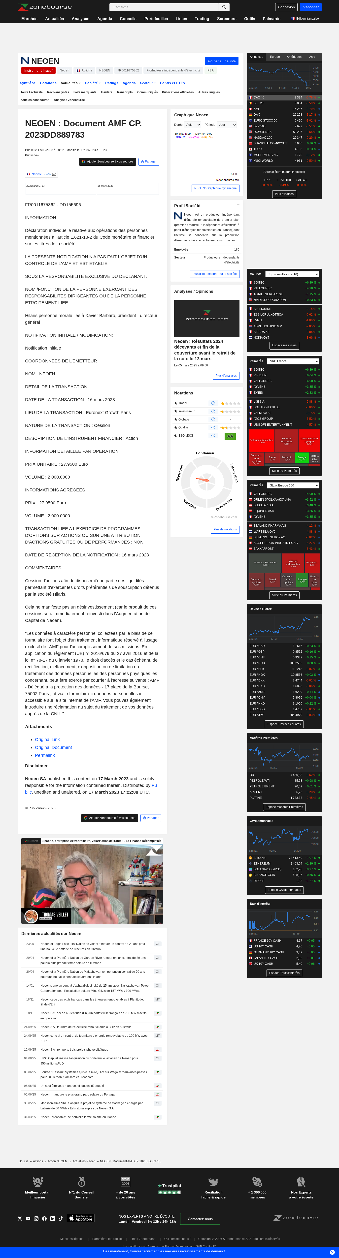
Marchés (29, 19)
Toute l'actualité (32, 92)
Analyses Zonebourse (69, 100)
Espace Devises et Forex (284, 724)
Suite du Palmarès (284, 471)
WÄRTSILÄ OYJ (264, 531)
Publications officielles (178, 92)
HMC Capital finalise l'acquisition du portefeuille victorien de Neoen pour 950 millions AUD (89, 1061)
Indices (258, 57)
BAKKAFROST (263, 548)
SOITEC (259, 282)
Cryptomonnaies (261, 821)
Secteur (147, 83)
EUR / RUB (257, 663)
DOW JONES (262, 132)
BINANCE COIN (264, 875)
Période (210, 125)
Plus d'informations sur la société (215, 274)
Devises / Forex (261, 609)
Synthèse (28, 83)
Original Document (53, 747)
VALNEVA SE (262, 413)
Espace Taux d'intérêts (284, 973)
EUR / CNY (257, 697)
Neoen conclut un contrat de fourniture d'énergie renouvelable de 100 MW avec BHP (93, 1038)
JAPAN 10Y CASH (266, 958)
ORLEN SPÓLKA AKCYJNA (272, 499)
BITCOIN (260, 858)
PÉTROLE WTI (260, 780)
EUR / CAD (257, 686)
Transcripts (125, 92)
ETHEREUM (262, 863)
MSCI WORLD (263, 160)
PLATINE (256, 798)
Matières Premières (264, 738)
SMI (256, 109)
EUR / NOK (257, 675)
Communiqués (147, 92)
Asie (312, 57)
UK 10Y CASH (263, 964)
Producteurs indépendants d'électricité (221, 260)
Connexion (286, 7)
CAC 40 (259, 97)
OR (252, 775)
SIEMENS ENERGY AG (269, 537)
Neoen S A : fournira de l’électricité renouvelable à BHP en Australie (86, 1027)
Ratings (111, 83)
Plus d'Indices (284, 194)
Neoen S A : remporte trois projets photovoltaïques (74, 1049)
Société (92, 83)
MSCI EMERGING (266, 155)
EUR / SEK (257, 669)
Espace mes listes (284, 345)
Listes (181, 19)
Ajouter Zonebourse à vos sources (110, 161)
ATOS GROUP (263, 418)
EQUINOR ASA (264, 511)
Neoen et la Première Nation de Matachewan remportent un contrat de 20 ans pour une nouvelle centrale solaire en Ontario (92, 974)
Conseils (128, 19)
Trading (202, 19)
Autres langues (209, 92)
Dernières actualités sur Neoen (51, 934)
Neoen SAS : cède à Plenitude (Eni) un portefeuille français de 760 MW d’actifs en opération (93, 1015)
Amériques (294, 57)
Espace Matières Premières (284, 807)
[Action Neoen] (53, 174)
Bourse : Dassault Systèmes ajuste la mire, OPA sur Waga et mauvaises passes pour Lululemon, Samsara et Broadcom (93, 1074)
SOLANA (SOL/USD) (267, 869)
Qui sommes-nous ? (177, 1239)
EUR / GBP (257, 651)
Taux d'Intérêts (260, 903)
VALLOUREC (263, 288)
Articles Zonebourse (35, 100)
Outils (249, 19)
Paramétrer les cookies (107, 1239)
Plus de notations (225, 529)
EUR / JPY (257, 715)
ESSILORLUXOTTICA (268, 314)
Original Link (47, 739)
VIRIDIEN (260, 375)
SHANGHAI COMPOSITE (271, 143)
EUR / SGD (257, 709)
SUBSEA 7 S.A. (264, 505)
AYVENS (260, 386)
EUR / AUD (257, 692)
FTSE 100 (284, 180)
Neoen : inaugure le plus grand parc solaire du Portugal (77, 1094)
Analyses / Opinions (193, 291)
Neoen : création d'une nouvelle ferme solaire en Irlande (78, 1117)
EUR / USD (257, 646)
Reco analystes (58, 92)
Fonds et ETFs (172, 83)
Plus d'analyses (226, 375)
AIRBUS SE (262, 332)
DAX (257, 114)
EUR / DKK (257, 680)
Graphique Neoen (191, 115)
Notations (183, 393)
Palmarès (271, 19)
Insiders (106, 92)
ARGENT (256, 792)
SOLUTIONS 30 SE (267, 407)
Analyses (80, 19)
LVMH (258, 320)
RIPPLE (259, 881)
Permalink (45, 755)
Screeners (227, 19)
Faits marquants (85, 92)
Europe (275, 57)
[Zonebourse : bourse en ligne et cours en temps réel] (45, 7)
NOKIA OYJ (261, 337)
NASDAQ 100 (263, 137)
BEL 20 (259, 103)
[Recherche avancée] (224, 7)
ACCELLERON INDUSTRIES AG (276, 543)
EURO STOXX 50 (265, 120)
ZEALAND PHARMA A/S (270, 525)
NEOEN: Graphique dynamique (215, 188)
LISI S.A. (259, 401)
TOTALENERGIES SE (268, 294)
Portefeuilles (156, 19)
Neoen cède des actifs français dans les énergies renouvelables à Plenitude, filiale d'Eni (92, 1002)
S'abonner (311, 7)
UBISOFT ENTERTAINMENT (273, 424)
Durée (178, 125)
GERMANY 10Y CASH (269, 952)
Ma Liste (256, 274)
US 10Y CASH (263, 946)
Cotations (48, 83)
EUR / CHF (257, 657)
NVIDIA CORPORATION (270, 300)
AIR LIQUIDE (262, 309)
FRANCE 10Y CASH (267, 940)
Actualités (54, 19)
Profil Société (187, 206)
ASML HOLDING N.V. (268, 326)
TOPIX (258, 149)
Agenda (104, 19)
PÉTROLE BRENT (262, 786)
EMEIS (258, 392)
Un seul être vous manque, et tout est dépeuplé (72, 1086)
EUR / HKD (257, 703)
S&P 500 (260, 126)
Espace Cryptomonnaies (284, 890)
